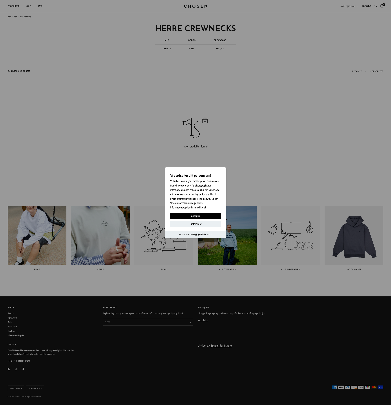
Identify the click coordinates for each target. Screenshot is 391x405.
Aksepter (195, 216)
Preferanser (195, 224)
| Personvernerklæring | (187, 234)
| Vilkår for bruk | (204, 234)
